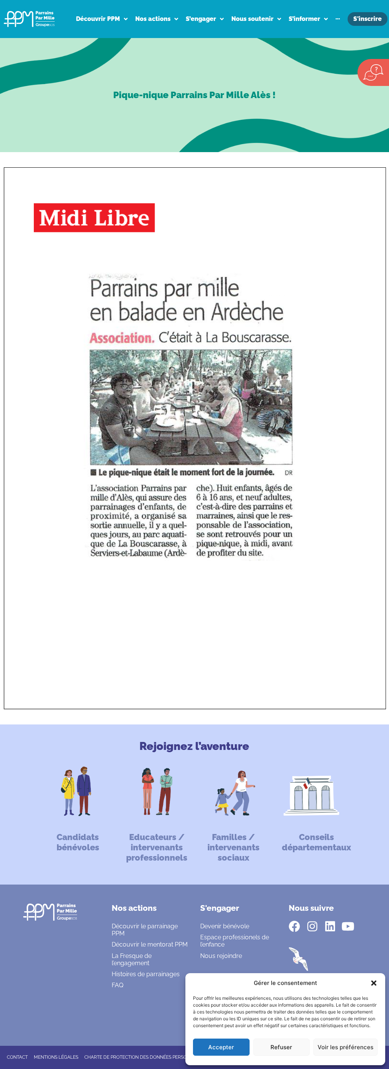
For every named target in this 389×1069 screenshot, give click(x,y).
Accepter (221, 1047)
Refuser (281, 1047)
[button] (374, 983)
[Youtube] (348, 926)
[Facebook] (294, 926)
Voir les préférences (345, 1047)
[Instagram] (312, 926)
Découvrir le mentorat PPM (150, 944)
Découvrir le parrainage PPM (145, 930)
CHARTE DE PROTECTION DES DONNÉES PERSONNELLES (145, 1057)
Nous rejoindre (221, 955)
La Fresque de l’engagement (132, 959)
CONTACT (17, 1057)
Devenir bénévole (224, 926)
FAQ (117, 985)
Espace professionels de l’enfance (234, 941)
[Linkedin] (330, 926)
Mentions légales (56, 1057)
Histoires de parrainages (146, 974)
